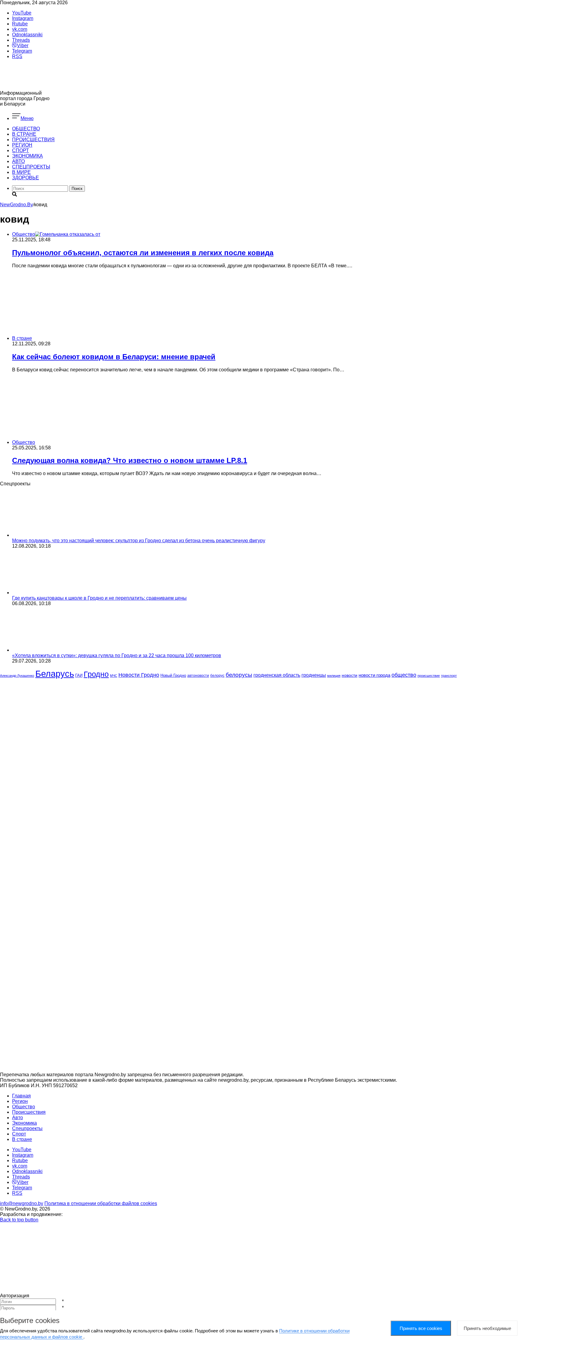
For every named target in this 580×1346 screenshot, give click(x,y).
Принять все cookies (421, 1328)
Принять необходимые (487, 1328)
